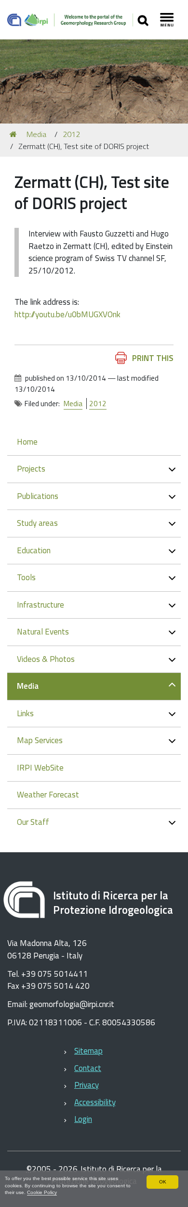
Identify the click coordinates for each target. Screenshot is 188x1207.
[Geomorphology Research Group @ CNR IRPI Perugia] (70, 20)
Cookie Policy (42, 1192)
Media (36, 134)
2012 (71, 134)
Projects (31, 468)
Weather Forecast (48, 794)
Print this (153, 358)
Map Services (40, 740)
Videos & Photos (46, 659)
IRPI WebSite (40, 767)
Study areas (37, 523)
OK (162, 1181)
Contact (87, 1068)
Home (27, 442)
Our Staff (33, 822)
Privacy (86, 1085)
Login (83, 1119)
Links (25, 713)
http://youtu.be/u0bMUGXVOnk (67, 314)
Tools (26, 577)
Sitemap (88, 1051)
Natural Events (43, 631)
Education (34, 550)
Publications (37, 496)
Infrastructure (40, 604)
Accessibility (95, 1102)
